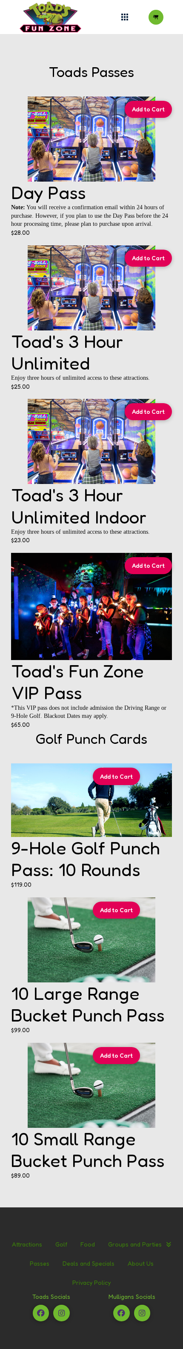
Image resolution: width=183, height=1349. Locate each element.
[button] (125, 17)
